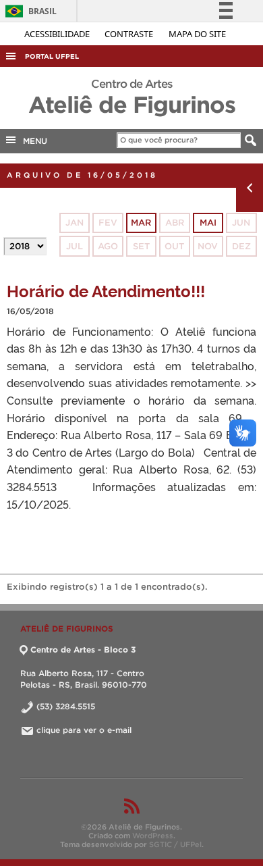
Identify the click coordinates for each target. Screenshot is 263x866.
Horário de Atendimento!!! (106, 290)
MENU (32, 140)
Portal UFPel (52, 56)
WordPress (152, 836)
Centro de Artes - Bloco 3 (83, 649)
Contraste (130, 34)
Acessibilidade (58, 34)
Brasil (28, 11)
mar (141, 223)
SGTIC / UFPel (175, 844)
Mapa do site (197, 34)
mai (208, 223)
